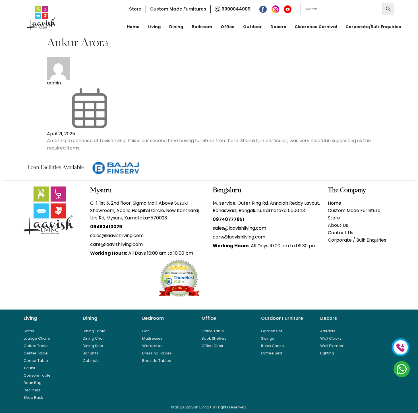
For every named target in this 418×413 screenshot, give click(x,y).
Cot (145, 331)
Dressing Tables (157, 353)
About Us (338, 225)
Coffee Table (36, 345)
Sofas (29, 331)
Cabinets (91, 360)
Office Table (213, 331)
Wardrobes (153, 345)
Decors (278, 27)
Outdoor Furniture (282, 318)
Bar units (90, 353)
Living (154, 27)
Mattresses (152, 338)
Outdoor (252, 27)
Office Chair (213, 345)
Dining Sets (93, 345)
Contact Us (340, 232)
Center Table (36, 353)
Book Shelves (214, 338)
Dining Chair (94, 338)
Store (135, 9)
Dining (176, 27)
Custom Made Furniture (354, 210)
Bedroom (202, 27)
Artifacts (327, 331)
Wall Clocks (331, 338)
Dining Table (94, 331)
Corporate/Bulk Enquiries (373, 27)
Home (133, 27)
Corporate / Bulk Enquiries (357, 240)
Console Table (37, 375)
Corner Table (36, 360)
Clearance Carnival (316, 27)
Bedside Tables (156, 360)
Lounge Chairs (37, 338)
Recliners (32, 390)
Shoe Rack (33, 397)
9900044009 (235, 9)
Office (228, 27)
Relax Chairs (272, 345)
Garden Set (271, 331)
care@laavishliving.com (116, 244)
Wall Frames (331, 345)
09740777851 (228, 219)
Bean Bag (33, 382)
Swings (267, 338)
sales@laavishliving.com (117, 235)
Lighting (327, 353)
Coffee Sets (272, 353)
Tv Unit (29, 368)
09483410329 (106, 226)
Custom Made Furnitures (178, 9)
